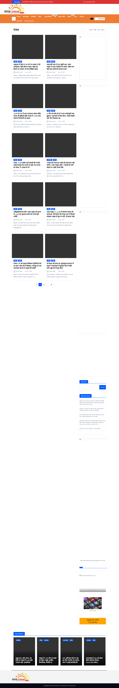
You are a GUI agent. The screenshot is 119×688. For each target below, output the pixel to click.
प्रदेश (39, 16)
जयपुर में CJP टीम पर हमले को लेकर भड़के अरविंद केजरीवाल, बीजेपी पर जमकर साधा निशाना (47, 661)
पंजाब (15, 61)
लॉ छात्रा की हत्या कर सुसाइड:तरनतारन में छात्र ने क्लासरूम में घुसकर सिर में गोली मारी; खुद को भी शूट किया (60, 265)
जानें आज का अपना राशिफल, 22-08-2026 (89, 428)
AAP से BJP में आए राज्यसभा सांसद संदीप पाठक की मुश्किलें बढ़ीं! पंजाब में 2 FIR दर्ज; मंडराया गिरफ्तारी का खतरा (27, 116)
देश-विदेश (33, 16)
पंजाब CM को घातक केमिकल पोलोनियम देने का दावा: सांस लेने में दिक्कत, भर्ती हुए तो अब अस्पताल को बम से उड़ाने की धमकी (27, 265)
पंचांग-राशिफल (49, 15)
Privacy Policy (29, 21)
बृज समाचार (26, 16)
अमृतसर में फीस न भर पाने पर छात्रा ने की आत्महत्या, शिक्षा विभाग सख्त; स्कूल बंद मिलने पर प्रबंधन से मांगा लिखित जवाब (27, 66)
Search (83, 382)
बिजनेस (69, 15)
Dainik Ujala (19, 72)
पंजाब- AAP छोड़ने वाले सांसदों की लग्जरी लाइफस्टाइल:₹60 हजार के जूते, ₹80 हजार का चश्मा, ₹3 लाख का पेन (27, 165)
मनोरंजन (82, 16)
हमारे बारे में (19, 21)
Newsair (63, 685)
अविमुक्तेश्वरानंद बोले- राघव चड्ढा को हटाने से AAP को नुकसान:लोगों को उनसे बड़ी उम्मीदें (27, 214)
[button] (106, 18)
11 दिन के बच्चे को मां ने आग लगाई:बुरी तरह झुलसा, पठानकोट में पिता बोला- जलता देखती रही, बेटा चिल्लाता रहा (60, 116)
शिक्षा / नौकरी (62, 16)
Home (19, 16)
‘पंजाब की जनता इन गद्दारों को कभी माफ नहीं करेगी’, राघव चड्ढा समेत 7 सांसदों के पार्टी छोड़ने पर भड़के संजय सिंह (60, 165)
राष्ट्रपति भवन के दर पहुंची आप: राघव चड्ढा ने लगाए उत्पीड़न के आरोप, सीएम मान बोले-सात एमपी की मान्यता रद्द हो (60, 66)
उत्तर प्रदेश (65, 640)
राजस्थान (46, 640)
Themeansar (71, 685)
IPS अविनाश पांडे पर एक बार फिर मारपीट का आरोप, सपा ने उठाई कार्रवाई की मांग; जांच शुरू (70, 661)
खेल (55, 16)
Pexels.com (93, 590)
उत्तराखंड (89, 640)
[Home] (14, 19)
